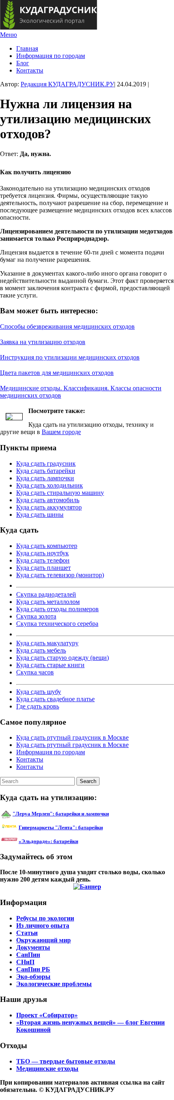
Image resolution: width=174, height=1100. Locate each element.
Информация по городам (50, 55)
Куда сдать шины (40, 514)
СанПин (28, 954)
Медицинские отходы (47, 1068)
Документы (33, 947)
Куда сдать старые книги (50, 664)
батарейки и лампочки (61, 814)
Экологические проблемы (54, 983)
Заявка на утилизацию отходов (42, 341)
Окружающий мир (43, 940)
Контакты (29, 70)
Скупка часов (35, 672)
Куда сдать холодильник (49, 485)
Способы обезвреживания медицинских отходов (67, 326)
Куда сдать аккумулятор (49, 507)
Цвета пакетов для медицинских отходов (57, 372)
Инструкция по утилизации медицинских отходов (70, 357)
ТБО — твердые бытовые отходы (65, 1061)
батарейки (79, 827)
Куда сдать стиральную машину (60, 492)
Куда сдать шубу (38, 691)
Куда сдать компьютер (46, 545)
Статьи (27, 932)
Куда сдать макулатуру (47, 643)
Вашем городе (61, 431)
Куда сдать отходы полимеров (57, 609)
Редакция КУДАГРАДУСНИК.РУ (67, 84)
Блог (22, 63)
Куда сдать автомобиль (47, 499)
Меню (8, 34)
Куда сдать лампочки (45, 478)
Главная (27, 48)
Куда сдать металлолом (48, 601)
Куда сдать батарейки (45, 470)
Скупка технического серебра (57, 623)
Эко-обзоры (33, 976)
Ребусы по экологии (45, 918)
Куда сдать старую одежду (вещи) (62, 657)
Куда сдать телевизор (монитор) (60, 574)
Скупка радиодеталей (46, 594)
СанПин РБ (33, 969)
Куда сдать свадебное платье (55, 699)
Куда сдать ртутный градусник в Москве (72, 737)
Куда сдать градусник (46, 463)
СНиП (25, 962)
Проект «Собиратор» (47, 1015)
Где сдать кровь (37, 706)
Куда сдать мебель (41, 650)
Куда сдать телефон (43, 560)
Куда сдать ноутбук (42, 553)
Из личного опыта (42, 925)
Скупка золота (36, 616)
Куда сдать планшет (43, 567)
